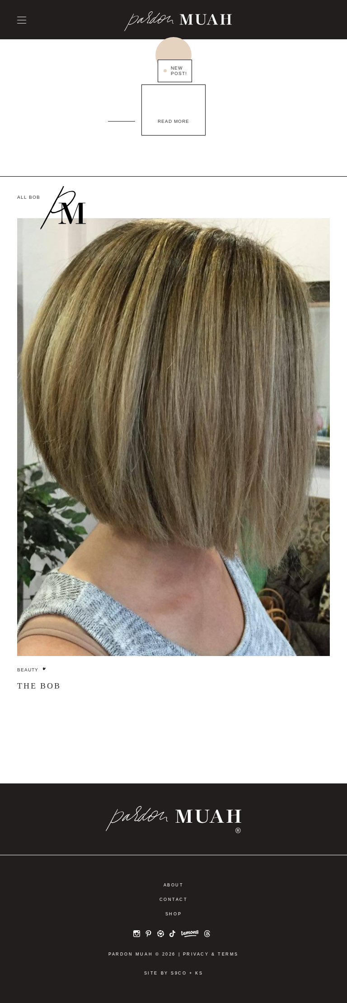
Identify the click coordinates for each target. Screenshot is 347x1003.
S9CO (179, 973)
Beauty (27, 669)
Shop (173, 914)
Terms (228, 954)
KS (199, 973)
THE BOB (39, 685)
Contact (173, 899)
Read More (173, 121)
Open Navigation (21, 20)
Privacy (196, 954)
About (174, 885)
